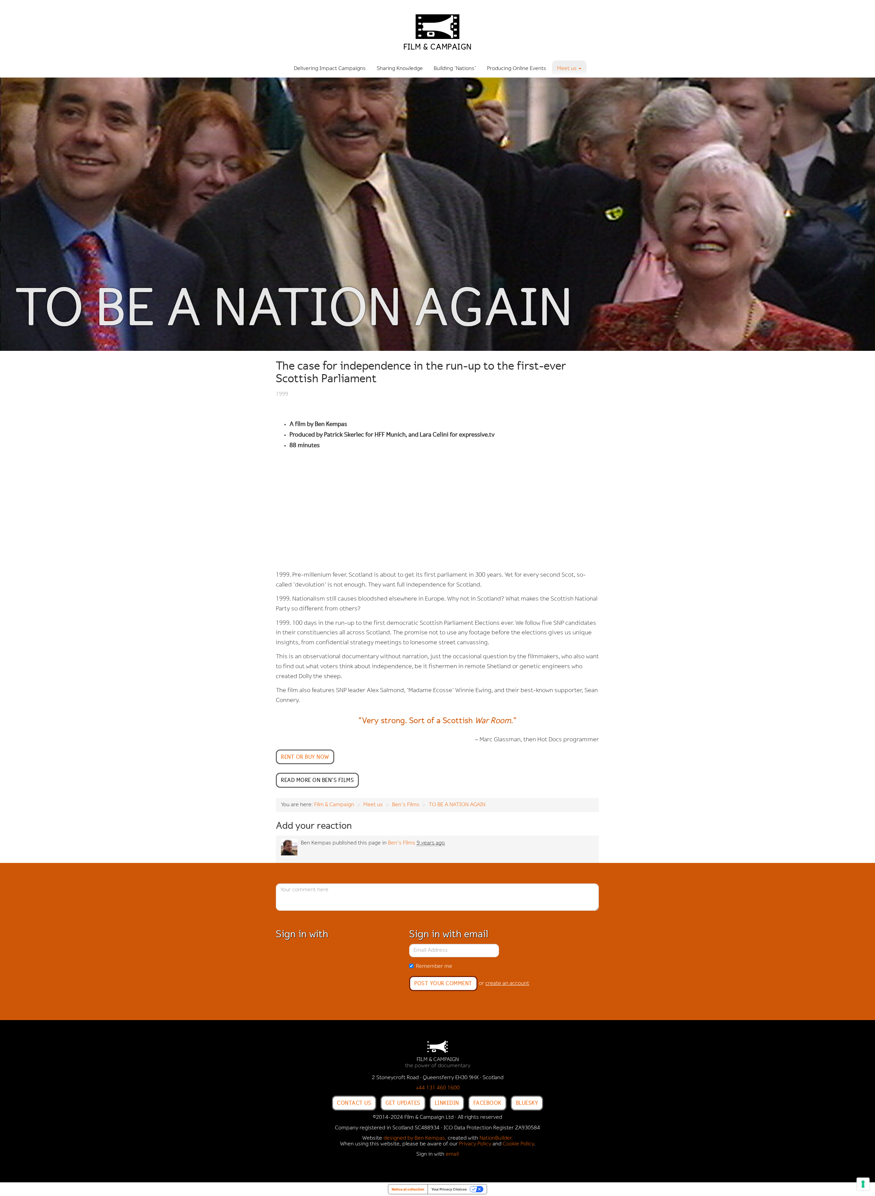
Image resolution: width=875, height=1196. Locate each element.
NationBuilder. (496, 1138)
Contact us (354, 1102)
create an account (507, 983)
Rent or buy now (305, 756)
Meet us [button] (567, 68)
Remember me (434, 966)
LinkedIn (447, 1102)
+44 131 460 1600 (438, 1088)
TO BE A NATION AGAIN (457, 805)
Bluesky (527, 1102)
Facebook (487, 1102)
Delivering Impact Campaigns (330, 68)
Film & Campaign (334, 805)
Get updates (403, 1102)
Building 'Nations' (455, 68)
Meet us (373, 805)
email (452, 1154)
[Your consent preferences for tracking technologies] (863, 1184)
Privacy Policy (475, 1144)
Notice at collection (408, 1189)
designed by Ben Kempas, (414, 1138)
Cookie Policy (518, 1144)
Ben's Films (405, 805)
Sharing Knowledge (400, 68)
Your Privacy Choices (449, 1189)
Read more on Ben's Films (317, 779)
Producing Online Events (516, 68)
